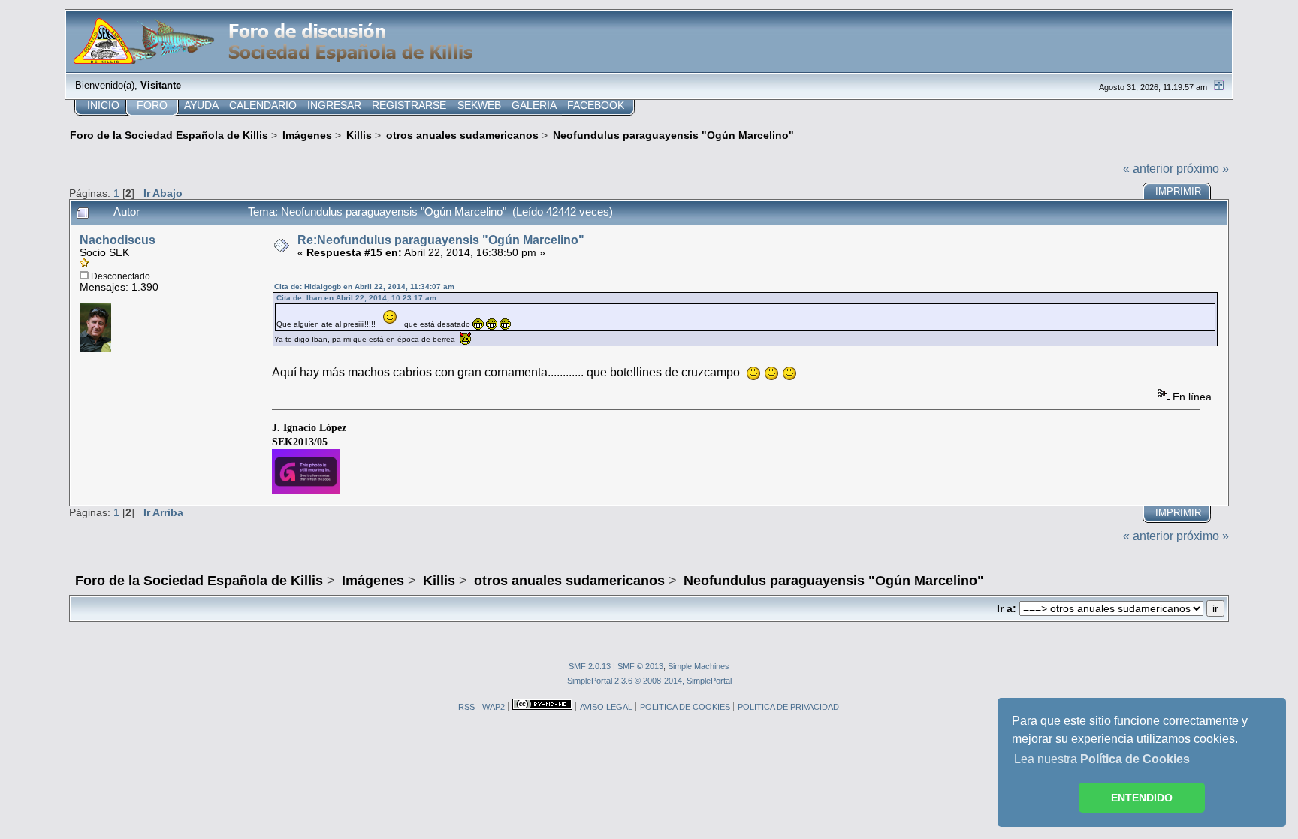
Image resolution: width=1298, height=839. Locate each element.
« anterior (1148, 168)
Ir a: (1006, 608)
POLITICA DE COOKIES (685, 706)
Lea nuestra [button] (1102, 759)
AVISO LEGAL (606, 706)
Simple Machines (698, 666)
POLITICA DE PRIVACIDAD (788, 706)
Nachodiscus (117, 240)
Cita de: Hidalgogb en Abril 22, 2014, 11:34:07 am (364, 286)
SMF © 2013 (640, 666)
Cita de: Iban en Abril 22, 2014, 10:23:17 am (356, 298)
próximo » (1202, 168)
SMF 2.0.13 (590, 666)
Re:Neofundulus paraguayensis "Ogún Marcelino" (440, 240)
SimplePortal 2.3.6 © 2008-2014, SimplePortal (649, 680)
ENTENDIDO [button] (1142, 798)
